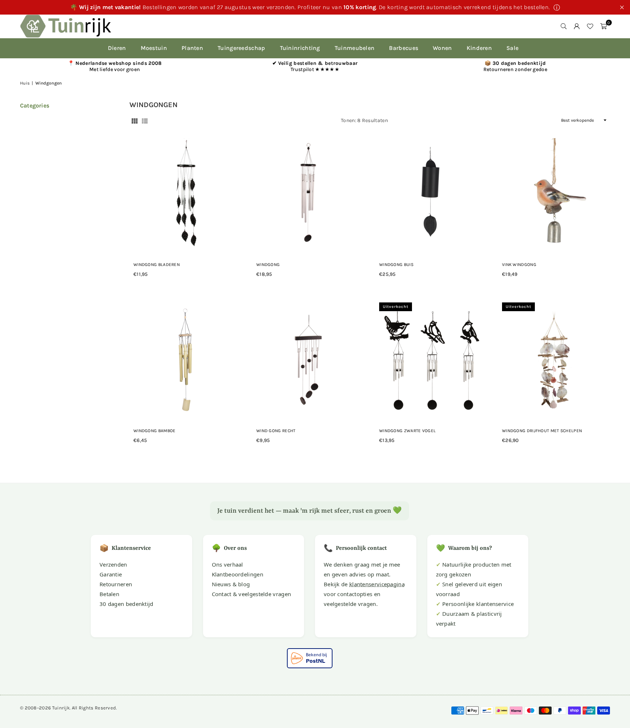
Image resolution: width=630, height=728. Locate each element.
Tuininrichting (300, 47)
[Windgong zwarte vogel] (431, 360)
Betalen (109, 594)
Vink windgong (519, 264)
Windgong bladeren (156, 264)
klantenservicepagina (377, 584)
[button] (603, 26)
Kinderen (479, 47)
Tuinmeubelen (355, 47)
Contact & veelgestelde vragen (251, 594)
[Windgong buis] (431, 194)
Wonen (442, 47)
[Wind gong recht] (308, 360)
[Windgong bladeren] (185, 194)
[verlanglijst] (589, 26)
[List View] (145, 120)
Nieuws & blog (231, 584)
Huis (25, 83)
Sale (512, 47)
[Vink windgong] (554, 194)
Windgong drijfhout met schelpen (542, 430)
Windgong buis (396, 264)
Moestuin (154, 47)
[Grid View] (134, 120)
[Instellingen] (576, 26)
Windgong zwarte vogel (407, 430)
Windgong (268, 264)
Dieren (117, 47)
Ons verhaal (227, 564)
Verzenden (113, 564)
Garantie (111, 574)
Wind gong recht (276, 430)
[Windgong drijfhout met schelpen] (554, 360)
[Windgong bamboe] (185, 360)
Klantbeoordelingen (237, 574)
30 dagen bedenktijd (126, 603)
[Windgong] (308, 194)
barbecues (403, 47)
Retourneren (116, 584)
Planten (192, 47)
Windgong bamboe (154, 430)
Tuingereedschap (241, 47)
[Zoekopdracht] (563, 26)
